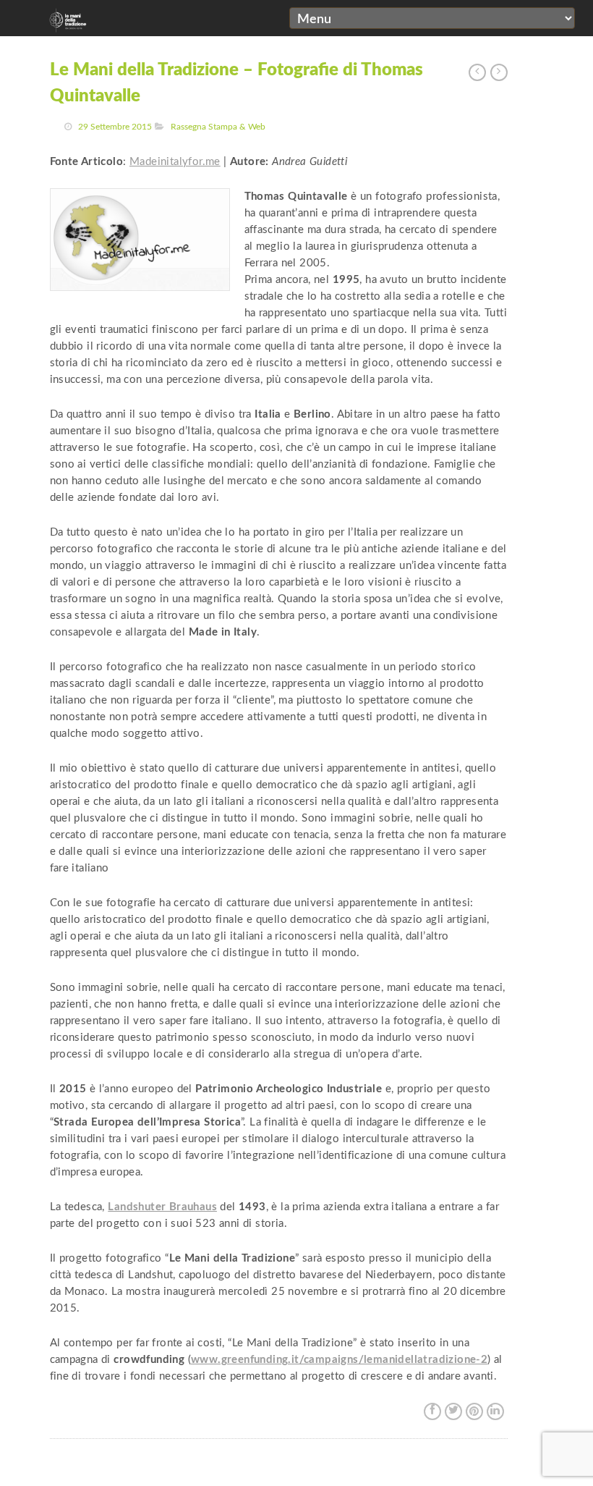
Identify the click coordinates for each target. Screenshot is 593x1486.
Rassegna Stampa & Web (218, 126)
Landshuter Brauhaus (162, 1207)
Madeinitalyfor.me (175, 161)
